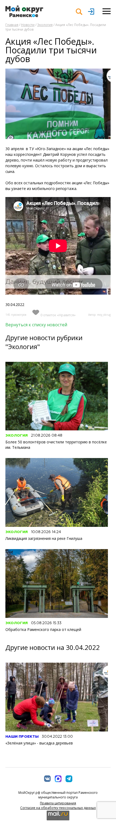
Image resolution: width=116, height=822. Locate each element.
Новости (28, 24)
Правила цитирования (58, 803)
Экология (45, 24)
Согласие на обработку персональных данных (58, 807)
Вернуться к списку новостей (36, 325)
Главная (11, 24)
